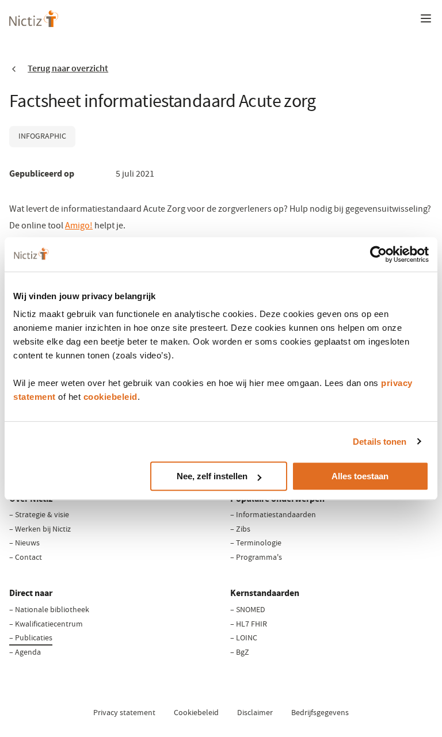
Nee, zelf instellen (212, 476)
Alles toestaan (360, 476)
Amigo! (79, 225)
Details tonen (379, 441)
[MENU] (426, 18)
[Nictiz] (33, 18)
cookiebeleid (110, 397)
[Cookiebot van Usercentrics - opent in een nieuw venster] (378, 254)
